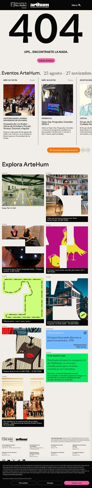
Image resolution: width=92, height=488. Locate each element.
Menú (74, 5)
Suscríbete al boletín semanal (65, 150)
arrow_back (83, 150)
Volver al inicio (46, 60)
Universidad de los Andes (56, 438)
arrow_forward (88, 150)
